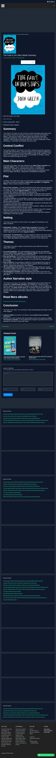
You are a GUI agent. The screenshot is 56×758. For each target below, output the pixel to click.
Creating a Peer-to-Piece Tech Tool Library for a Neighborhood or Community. (20, 416)
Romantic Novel (10, 359)
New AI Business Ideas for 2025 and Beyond (12, 494)
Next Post (51, 326)
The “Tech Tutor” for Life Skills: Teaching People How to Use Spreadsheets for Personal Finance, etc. (25, 597)
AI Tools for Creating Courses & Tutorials (12, 492)
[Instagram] (52, 1)
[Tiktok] (54, 1)
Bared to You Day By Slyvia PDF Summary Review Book (40, 357)
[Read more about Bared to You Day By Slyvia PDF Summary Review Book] (35, 345)
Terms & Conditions (48, 730)
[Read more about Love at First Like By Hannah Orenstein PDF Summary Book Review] (10, 345)
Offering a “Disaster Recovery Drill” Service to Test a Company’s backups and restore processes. (24, 422)
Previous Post (5, 326)
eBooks (13, 57)
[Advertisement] (28, 18)
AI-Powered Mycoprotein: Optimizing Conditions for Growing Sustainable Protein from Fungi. (23, 414)
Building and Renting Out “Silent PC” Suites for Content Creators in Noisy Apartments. (21, 496)
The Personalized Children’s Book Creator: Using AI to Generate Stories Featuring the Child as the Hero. (25, 420)
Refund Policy (47, 729)
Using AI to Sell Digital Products (10, 599)
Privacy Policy (47, 732)
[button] (54, 6)
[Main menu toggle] (2, 5)
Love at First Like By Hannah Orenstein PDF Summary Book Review (14, 357)
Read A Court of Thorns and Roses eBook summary (14, 301)
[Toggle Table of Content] (32, 62)
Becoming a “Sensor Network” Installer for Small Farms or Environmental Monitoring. (21, 418)
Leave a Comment (7, 57)
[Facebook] (47, 1)
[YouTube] (50, 1)
